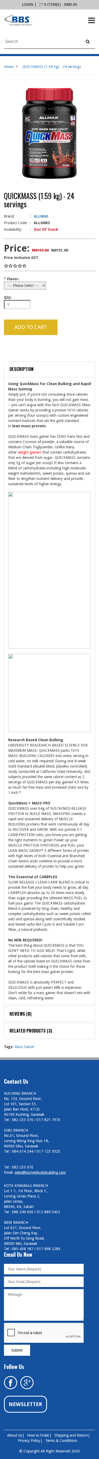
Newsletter (25, 1404)
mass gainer (45, 993)
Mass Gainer (24, 1047)
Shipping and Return (71, 1435)
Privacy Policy (29, 1440)
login (27, 4)
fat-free (28, 787)
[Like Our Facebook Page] (10, 1382)
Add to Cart (31, 327)
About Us (14, 1435)
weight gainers (29, 452)
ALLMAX (41, 216)
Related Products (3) (31, 1031)
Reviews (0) (20, 1014)
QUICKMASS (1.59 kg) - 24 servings (51, 67)
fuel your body (39, 887)
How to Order (38, 1435)
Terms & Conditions (61, 1440)
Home (8, 67)
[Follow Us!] (27, 1382)
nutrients (30, 840)
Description (22, 369)
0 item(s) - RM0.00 (60, 4)
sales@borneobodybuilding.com (40, 1172)
